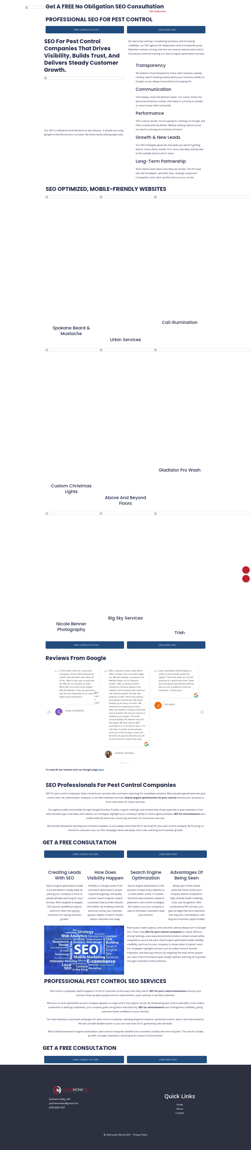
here (101, 769)
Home (111, 11)
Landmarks (204, 11)
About (122, 11)
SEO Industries (157, 11)
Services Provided (183, 11)
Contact (219, 11)
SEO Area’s (136, 11)
